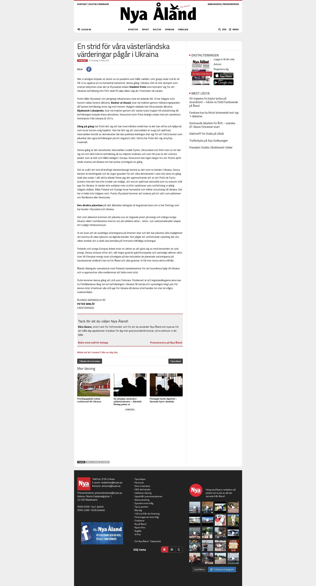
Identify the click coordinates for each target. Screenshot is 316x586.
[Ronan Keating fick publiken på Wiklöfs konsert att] (220, 532)
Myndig (138, 510)
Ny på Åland (140, 524)
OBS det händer (143, 489)
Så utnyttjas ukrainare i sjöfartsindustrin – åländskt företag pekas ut (127, 402)
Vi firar (138, 534)
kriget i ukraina (93, 462)
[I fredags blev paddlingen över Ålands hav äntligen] (194, 507)
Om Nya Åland (141, 541)
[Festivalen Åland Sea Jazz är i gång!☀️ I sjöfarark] (207, 507)
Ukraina (105, 462)
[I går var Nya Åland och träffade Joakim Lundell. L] (194, 558)
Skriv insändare (142, 486)
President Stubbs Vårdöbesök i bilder (210, 147)
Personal (139, 482)
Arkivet (217, 64)
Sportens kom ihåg (144, 503)
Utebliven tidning (143, 493)
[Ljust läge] (171, 549)
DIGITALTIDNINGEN (99, 4)
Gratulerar (140, 520)
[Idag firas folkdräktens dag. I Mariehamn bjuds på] (194, 532)
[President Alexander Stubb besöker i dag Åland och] (233, 507)
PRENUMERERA (231, 4)
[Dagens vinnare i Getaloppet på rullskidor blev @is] (220, 558)
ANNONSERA (214, 4)
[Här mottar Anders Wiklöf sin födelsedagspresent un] (194, 545)
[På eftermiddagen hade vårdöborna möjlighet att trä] (220, 507)
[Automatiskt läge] (164, 549)
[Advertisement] (130, 435)
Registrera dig (221, 69)
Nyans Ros (140, 527)
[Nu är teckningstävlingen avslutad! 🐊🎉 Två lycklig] (233, 545)
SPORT (145, 29)
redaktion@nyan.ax (111, 482)
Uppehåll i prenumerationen (148, 496)
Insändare (82, 61)
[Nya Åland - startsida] (158, 24)
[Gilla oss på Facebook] (102, 533)
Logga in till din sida (224, 59)
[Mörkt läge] (179, 549)
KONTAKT (82, 4)
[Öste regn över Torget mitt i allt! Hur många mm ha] (220, 545)
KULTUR (157, 29)
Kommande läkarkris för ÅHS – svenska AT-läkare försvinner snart (212, 125)
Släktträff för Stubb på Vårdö (206, 134)
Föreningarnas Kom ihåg (147, 517)
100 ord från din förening (147, 513)
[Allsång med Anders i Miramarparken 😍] (233, 532)
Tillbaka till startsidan (89, 361)
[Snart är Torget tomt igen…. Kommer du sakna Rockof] (207, 532)
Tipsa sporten (141, 506)
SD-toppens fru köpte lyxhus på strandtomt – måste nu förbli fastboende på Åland (213, 102)
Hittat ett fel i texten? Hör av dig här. (97, 352)
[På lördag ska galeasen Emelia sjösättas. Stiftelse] (207, 558)
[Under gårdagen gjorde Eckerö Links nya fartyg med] (207, 520)
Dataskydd (155, 541)
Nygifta (138, 531)
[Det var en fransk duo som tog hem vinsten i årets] (194, 520)
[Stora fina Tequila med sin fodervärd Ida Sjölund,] (233, 520)
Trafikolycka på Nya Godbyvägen (208, 140)
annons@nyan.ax (111, 486)
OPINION (169, 29)
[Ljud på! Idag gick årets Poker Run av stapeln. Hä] (233, 558)
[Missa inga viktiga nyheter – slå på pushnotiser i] (220, 520)
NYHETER (133, 29)
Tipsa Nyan (175, 361)
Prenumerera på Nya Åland (166, 342)
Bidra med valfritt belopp (93, 342)
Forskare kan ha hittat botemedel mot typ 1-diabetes (214, 114)
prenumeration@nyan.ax (108, 493)
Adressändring (142, 499)
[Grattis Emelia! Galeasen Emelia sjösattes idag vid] (207, 545)
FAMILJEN (183, 29)
